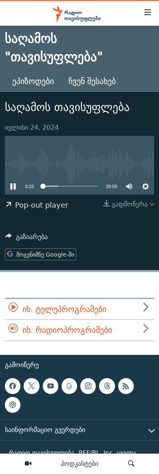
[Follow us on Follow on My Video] (69, 386)
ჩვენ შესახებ (92, 81)
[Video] (28, 464)
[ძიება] (131, 464)
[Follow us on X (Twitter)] (31, 386)
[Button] (26, 239)
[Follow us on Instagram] (88, 386)
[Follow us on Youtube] (50, 386)
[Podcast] (12, 404)
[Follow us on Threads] (107, 386)
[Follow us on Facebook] (12, 386)
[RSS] (126, 386)
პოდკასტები (79, 463)
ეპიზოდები (33, 81)
